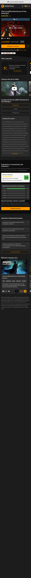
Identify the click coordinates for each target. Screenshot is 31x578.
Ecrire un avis (15, 208)
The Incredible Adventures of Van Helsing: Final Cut (13, 277)
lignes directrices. (23, 170)
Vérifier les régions (23, 50)
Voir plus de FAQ (15, 252)
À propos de (15, 105)
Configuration (15, 112)
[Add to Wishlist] (28, 46)
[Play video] (14, 89)
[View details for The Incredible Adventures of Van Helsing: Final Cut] (14, 266)
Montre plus (15, 153)
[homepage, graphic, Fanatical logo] (7, 6)
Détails (15, 109)
